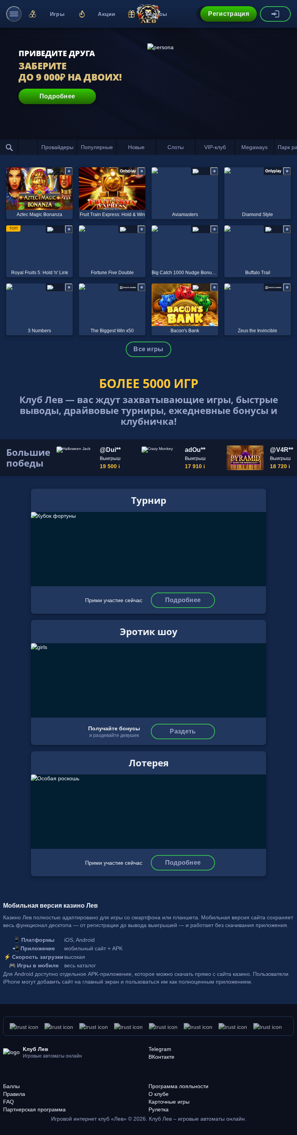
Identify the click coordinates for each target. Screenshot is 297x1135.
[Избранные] (28, 147)
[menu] (14, 14)
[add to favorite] (69, 171)
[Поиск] (9, 147)
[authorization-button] (275, 14)
